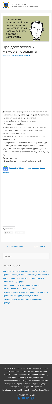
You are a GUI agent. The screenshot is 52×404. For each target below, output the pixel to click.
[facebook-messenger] (24, 398)
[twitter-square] (33, 398)
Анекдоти (6, 55)
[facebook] (19, 398)
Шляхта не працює (18, 4)
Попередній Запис (15, 246)
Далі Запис (39, 246)
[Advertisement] (26, 84)
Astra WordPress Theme (40, 390)
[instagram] (28, 398)
